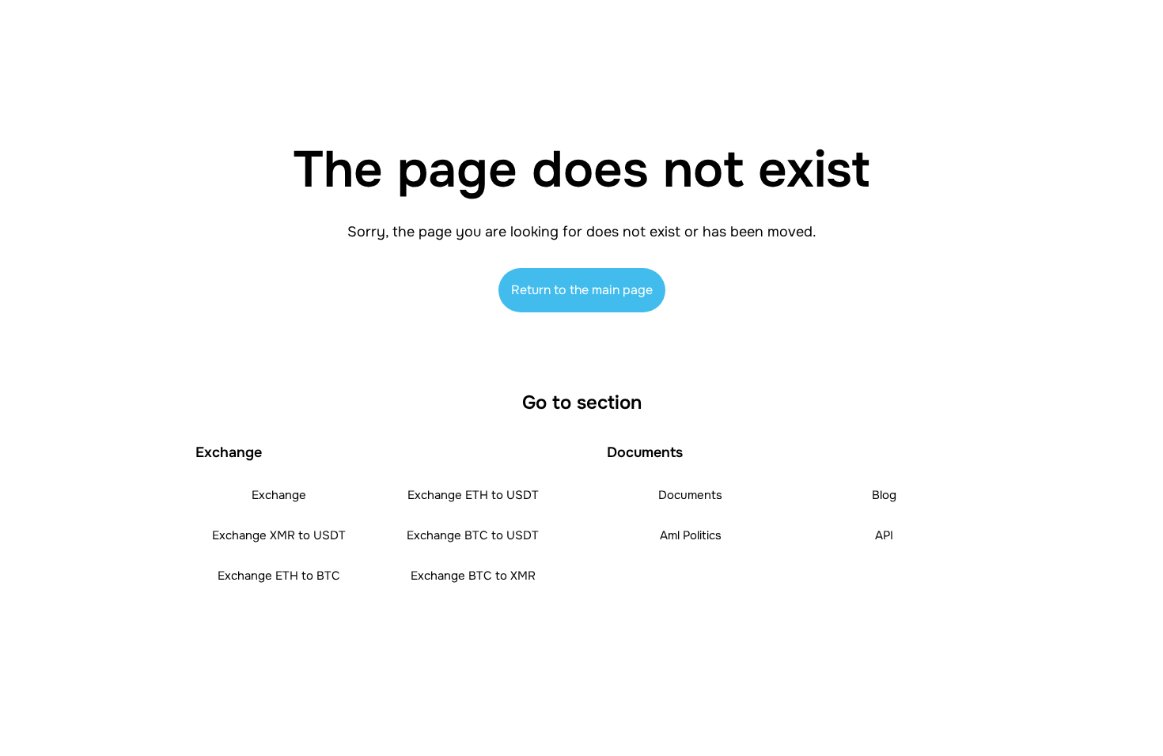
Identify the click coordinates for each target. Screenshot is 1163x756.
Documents (690, 495)
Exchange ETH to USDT (473, 495)
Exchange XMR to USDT (279, 535)
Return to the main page (582, 290)
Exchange (279, 495)
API (884, 535)
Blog (884, 495)
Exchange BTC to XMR (473, 576)
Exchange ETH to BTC (279, 576)
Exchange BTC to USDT (473, 535)
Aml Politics (691, 535)
